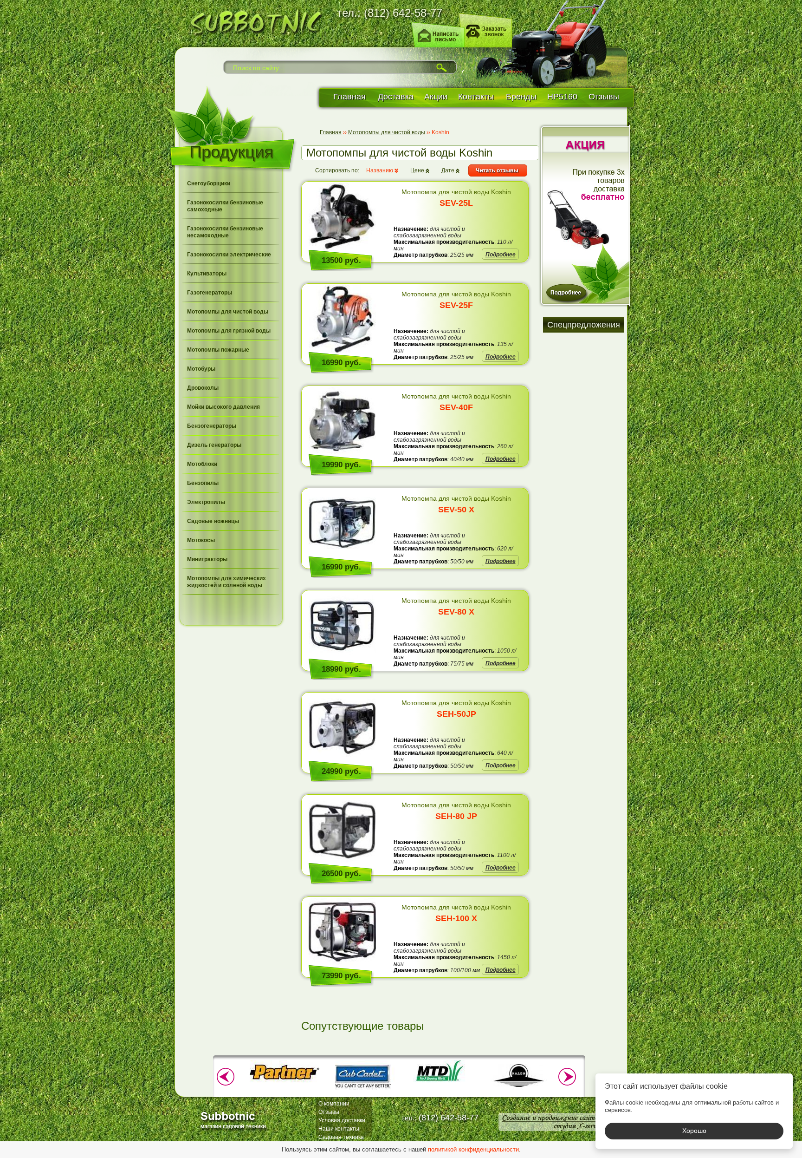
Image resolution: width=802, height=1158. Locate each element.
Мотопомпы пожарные (218, 350)
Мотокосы (201, 540)
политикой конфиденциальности (473, 1149)
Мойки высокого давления (223, 407)
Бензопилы (203, 483)
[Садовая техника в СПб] (253, 20)
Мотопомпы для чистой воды (227, 311)
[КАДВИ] (518, 1090)
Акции (435, 96)
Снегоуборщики (208, 183)
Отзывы (604, 96)
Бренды (521, 96)
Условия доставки (341, 1120)
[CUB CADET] (362, 1090)
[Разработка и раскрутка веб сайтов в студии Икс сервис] (550, 1122)
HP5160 (562, 96)
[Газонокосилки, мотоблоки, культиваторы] (234, 1119)
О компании (333, 1103)
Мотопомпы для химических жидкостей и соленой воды (226, 582)
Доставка (396, 96)
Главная (349, 96)
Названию (379, 170)
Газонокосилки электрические (229, 254)
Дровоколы (203, 388)
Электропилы (206, 502)
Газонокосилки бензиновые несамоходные (225, 232)
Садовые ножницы (213, 521)
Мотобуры (201, 369)
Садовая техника (341, 1137)
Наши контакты (338, 1128)
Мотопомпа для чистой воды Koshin (456, 198)
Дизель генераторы (214, 445)
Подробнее (500, 254)
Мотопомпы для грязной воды (229, 330)
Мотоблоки (202, 464)
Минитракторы (207, 559)
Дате (447, 170)
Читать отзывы (497, 170)
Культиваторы (206, 273)
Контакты (476, 96)
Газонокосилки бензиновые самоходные (225, 206)
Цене (417, 170)
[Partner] (284, 1081)
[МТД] (440, 1081)
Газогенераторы (209, 292)
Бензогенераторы (211, 426)
